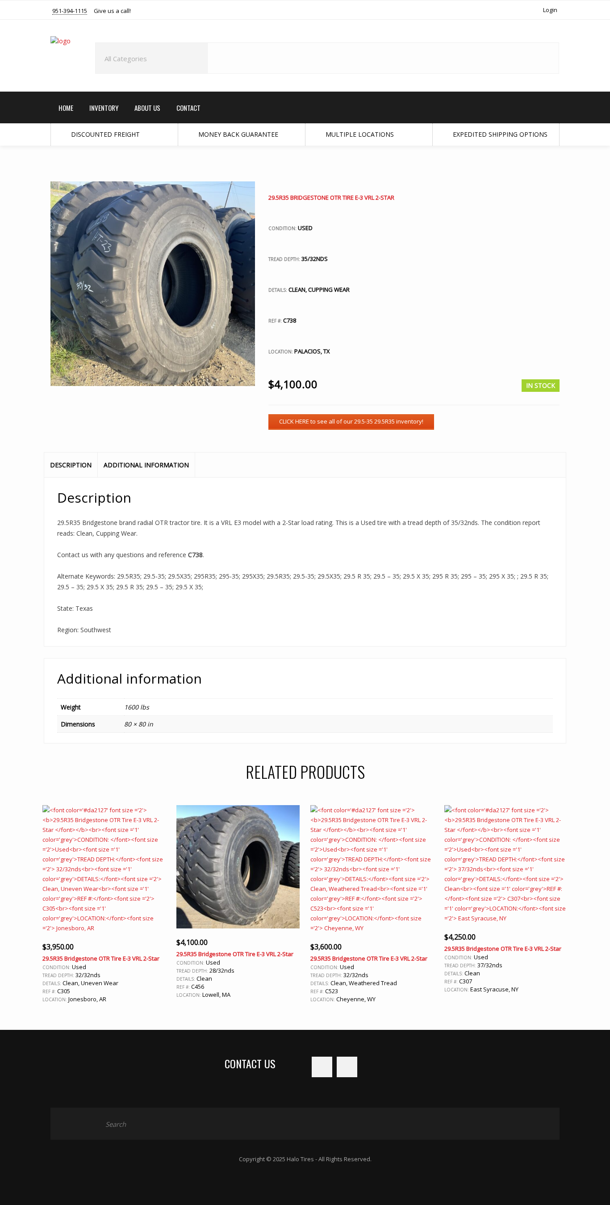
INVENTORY (103, 108)
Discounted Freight (104, 134)
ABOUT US (147, 108)
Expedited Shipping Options (499, 134)
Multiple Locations (359, 134)
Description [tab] (71, 465)
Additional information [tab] (146, 465)
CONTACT (188, 108)
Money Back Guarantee (237, 134)
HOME (65, 108)
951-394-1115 (69, 11)
